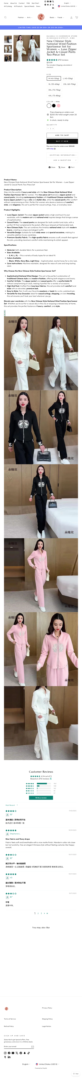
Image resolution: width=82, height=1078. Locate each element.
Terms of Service (10, 1019)
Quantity (52, 125)
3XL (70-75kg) (54, 90)
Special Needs (29, 6)
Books (52, 17)
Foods (60, 17)
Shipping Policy (47, 1019)
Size (49, 74)
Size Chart (35, 3)
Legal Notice (46, 1026)
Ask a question (62, 160)
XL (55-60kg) (54, 84)
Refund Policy (9, 1026)
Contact (21, 3)
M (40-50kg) (53, 78)
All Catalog (8, 6)
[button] (52, 60)
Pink (59, 106)
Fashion (21, 17)
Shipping (59, 65)
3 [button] (41, 913)
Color (53, 102)
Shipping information (62, 155)
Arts (29, 17)
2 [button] (38, 913)
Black (54, 106)
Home (6, 3)
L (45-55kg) (68, 78)
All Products (18, 6)
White (49, 106)
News (38, 6)
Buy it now (62, 141)
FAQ (28, 3)
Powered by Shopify (41, 1068)
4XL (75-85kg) (54, 95)
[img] (11, 811)
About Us (13, 3)
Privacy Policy (47, 1008)
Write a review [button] (40, 798)
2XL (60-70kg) (69, 84)
